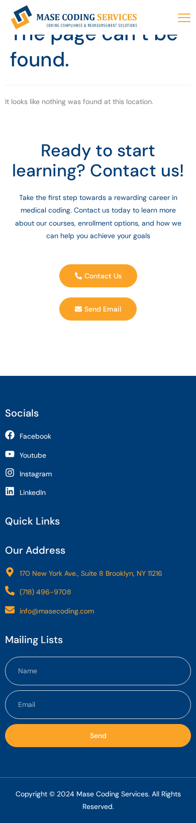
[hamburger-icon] (184, 18)
